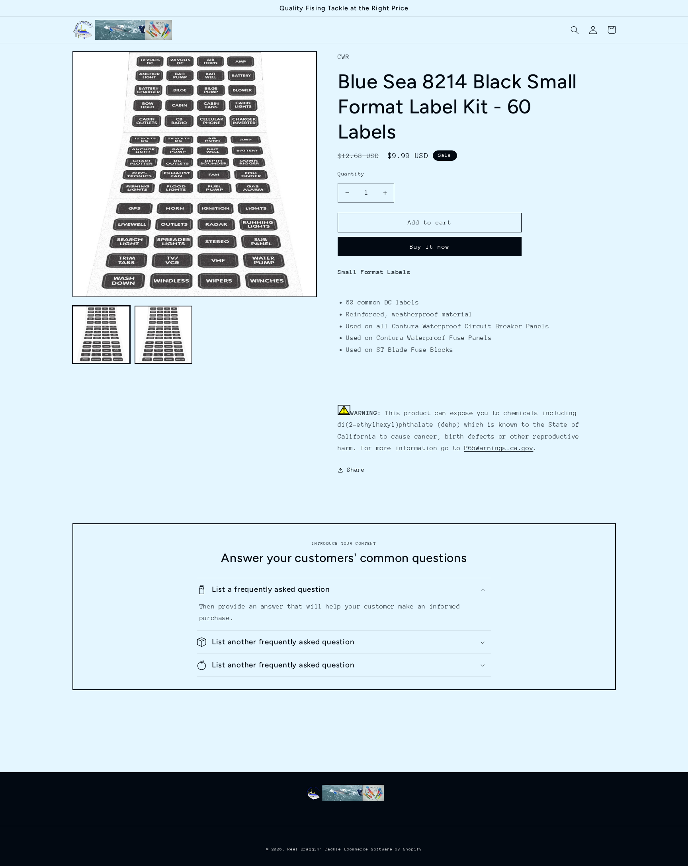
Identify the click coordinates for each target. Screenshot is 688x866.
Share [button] (355, 469)
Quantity (351, 174)
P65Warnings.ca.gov (498, 448)
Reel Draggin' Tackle (314, 849)
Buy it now (430, 246)
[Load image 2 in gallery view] (164, 335)
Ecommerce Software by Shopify (383, 849)
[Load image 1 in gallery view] (101, 335)
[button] (575, 30)
